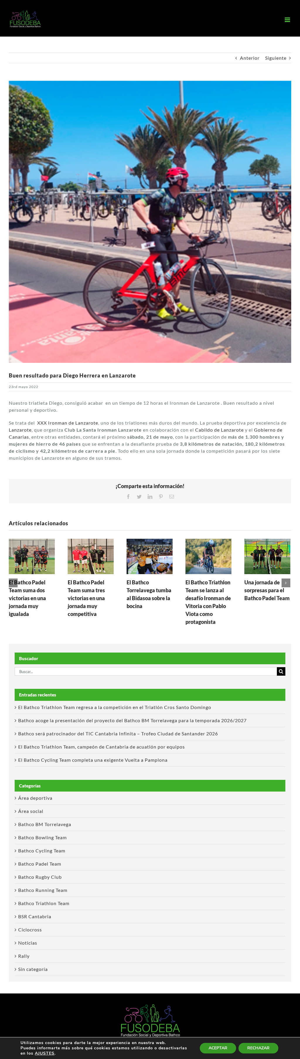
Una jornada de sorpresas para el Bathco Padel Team (267, 590)
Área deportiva (35, 798)
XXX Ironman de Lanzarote (67, 422)
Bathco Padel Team (39, 863)
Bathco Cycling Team (41, 850)
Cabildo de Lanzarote (219, 429)
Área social (30, 811)
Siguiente (276, 58)
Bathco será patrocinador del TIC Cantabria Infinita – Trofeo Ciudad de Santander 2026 (118, 733)
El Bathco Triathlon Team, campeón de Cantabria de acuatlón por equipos (101, 746)
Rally (24, 956)
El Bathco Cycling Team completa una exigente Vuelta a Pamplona (93, 760)
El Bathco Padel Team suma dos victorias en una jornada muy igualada (27, 598)
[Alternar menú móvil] (288, 20)
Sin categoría (33, 969)
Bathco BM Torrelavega (44, 824)
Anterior (250, 58)
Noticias (27, 942)
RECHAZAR (258, 1048)
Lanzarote (20, 429)
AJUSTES (44, 1053)
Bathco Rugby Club (40, 877)
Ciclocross (30, 929)
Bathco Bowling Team (42, 837)
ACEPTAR (218, 1048)
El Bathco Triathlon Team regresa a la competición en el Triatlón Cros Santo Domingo (114, 707)
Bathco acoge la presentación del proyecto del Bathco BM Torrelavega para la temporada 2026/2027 (132, 720)
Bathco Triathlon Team (43, 903)
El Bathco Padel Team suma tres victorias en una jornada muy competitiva (86, 598)
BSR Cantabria (34, 916)
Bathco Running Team (42, 890)
